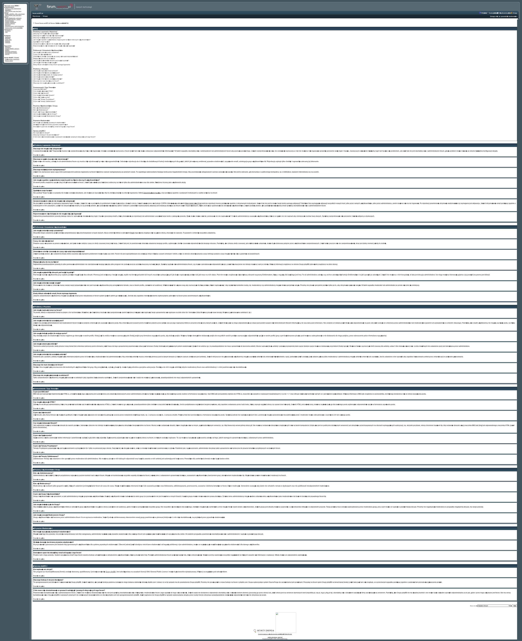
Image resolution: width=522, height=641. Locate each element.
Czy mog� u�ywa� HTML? (43, 91)
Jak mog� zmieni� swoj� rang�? (45, 62)
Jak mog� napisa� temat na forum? (45, 71)
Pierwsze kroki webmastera (13, 8)
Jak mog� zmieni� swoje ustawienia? (46, 52)
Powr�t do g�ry (38, 155)
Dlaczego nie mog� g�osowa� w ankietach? (48, 83)
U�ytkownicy (503, 13)
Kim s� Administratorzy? (41, 108)
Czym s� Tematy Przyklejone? (43, 99)
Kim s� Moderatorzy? (40, 110)
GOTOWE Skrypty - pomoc (13, 19)
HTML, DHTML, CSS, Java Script (15, 14)
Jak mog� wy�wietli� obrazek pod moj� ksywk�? (51, 60)
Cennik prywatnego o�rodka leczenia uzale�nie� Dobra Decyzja (275, 634)
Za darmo (8, 30)
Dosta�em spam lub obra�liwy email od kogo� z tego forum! (54, 126)
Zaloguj (45, 16)
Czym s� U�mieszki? (41, 93)
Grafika (7, 50)
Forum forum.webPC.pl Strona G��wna (48, 23)
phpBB (270, 639)
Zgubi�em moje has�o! (41, 42)
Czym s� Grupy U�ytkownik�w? (45, 112)
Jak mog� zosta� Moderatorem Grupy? (47, 116)
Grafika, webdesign (10, 22)
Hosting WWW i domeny (12, 48)
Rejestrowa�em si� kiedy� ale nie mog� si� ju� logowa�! (54, 46)
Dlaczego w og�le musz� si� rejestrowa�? (48, 35)
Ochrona (7, 41)
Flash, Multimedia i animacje (13, 18)
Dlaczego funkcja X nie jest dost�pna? (46, 135)
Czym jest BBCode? (40, 89)
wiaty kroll (280, 637)
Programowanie (9, 20)
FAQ (482, 13)
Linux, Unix (8, 39)
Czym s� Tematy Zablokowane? (44, 101)
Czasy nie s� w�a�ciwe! (42, 54)
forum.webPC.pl (38, 13)
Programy (8, 25)
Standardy (8, 10)
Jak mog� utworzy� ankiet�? (43, 77)
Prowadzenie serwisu (11, 52)
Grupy (515, 13)
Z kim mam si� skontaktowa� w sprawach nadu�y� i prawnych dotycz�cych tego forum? (64, 137)
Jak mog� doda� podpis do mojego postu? (48, 75)
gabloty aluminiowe (272, 637)
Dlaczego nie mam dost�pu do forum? (46, 81)
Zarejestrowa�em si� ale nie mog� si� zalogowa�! (51, 44)
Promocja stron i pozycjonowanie (14, 26)
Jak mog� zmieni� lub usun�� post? (46, 73)
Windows (7, 38)
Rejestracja (36, 16)
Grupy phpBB (111, 572)
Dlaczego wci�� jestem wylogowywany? (47, 37)
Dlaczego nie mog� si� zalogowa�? (46, 33)
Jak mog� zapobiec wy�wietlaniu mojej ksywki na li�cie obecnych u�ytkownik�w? (61, 40)
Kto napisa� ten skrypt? (41, 133)
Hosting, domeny (10, 23)
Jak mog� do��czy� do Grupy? (45, 114)
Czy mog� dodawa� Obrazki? (43, 95)
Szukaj (491, 13)
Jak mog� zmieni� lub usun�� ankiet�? (47, 79)
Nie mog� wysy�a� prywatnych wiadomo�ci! (49, 122)
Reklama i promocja (10, 51)
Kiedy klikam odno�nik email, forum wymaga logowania (51, 64)
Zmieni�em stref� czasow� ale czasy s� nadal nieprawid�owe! (55, 56)
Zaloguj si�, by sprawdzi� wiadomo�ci (503, 16)
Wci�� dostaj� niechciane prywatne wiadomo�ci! (50, 124)
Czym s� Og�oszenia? (41, 97)
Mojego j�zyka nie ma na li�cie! (44, 58)
